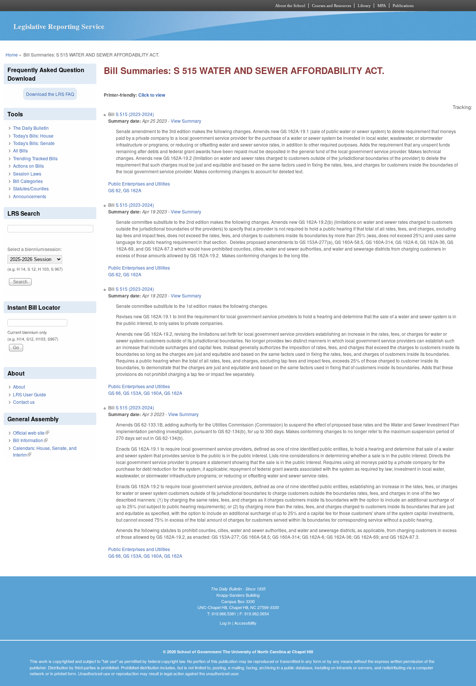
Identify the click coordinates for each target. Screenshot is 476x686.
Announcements (29, 196)
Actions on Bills (28, 165)
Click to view (151, 94)
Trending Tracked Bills (35, 158)
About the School (290, 5)
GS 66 (114, 393)
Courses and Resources (331, 5)
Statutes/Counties (31, 188)
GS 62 (114, 190)
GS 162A (132, 190)
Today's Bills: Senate (34, 143)
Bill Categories (28, 181)
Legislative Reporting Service (58, 26)
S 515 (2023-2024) (135, 114)
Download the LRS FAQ (50, 94)
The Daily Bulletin (31, 128)
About (19, 386)
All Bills (20, 150)
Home (12, 54)
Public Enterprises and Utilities (139, 183)
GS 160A (153, 393)
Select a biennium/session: (34, 249)
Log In (225, 623)
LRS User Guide (29, 394)
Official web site (31, 432)
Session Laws (27, 173)
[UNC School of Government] (140, 5)
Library (364, 5)
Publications (403, 5)
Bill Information (30, 440)
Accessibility (245, 623)
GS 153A (132, 393)
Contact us (24, 402)
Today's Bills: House (33, 135)
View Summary (186, 120)
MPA (381, 5)
